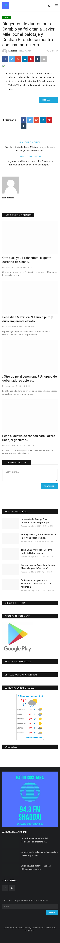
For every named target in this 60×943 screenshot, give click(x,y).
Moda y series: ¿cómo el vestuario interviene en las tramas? (38, 536)
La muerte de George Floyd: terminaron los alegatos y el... (36, 521)
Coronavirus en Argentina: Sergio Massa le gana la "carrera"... (38, 567)
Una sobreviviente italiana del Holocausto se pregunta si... (34, 840)
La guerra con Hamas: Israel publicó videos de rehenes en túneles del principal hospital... (30, 163)
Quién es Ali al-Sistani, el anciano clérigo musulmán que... (36, 867)
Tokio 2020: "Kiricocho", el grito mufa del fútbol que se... (36, 551)
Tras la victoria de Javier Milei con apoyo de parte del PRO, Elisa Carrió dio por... (30, 149)
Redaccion (12, 50)
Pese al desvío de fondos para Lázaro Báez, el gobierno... (28, 438)
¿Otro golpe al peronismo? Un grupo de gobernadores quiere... (29, 378)
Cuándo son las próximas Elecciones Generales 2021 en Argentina (36, 583)
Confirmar (49, 486)
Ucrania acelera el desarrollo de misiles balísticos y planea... (39, 854)
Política (7, 17)
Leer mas (47, 100)
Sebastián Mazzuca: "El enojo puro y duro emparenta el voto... (27, 319)
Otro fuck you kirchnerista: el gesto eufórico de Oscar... (26, 260)
